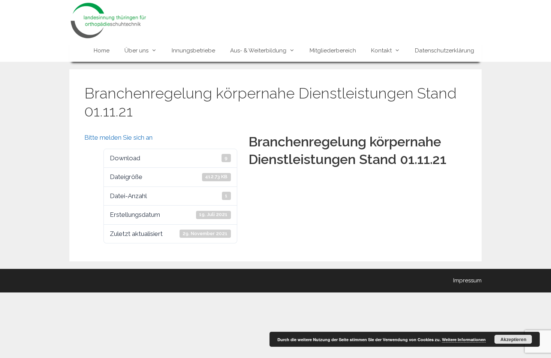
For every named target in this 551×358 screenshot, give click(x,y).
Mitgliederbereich (333, 50)
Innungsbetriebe (193, 50)
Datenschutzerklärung (444, 50)
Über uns (136, 50)
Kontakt (381, 50)
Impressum (467, 280)
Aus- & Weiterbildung (258, 50)
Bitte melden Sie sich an (118, 137)
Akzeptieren (513, 339)
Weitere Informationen (464, 339)
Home (101, 50)
